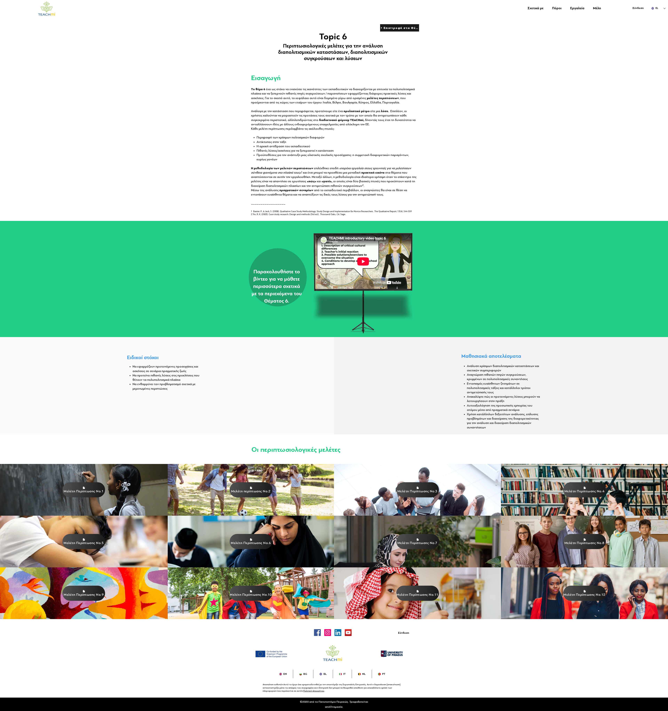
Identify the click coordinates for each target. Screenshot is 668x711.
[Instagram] (327, 632)
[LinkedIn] (338, 632)
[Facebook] (317, 632)
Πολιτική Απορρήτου (313, 691)
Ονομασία (336, 706)
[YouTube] (348, 632)
